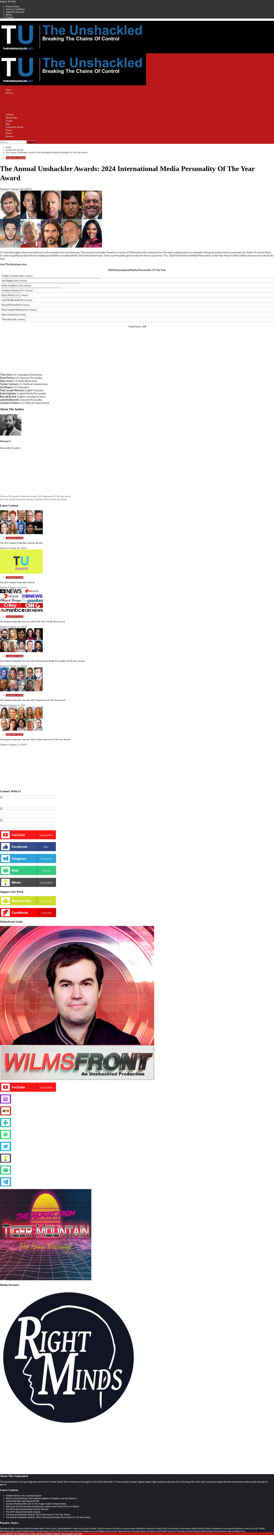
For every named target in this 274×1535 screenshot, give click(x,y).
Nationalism (5, 1531)
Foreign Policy (161, 1528)
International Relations (233, 1528)
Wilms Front (17, 99)
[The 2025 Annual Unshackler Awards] (21, 572)
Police (53, 1531)
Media (262, 1528)
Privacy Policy (13, 6)
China (47, 1528)
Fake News (141, 1528)
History (9, 133)
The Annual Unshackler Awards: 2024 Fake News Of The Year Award (33, 499)
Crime (53, 1528)
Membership (11, 117)
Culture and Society (80, 1528)
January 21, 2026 (18, 627)
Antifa (27, 1528)
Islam (246, 1528)
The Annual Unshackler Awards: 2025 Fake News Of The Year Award (32, 621)
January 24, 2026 (18, 587)
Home (8, 90)
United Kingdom (193, 1531)
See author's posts (10, 447)
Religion (101, 1531)
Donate (9, 121)
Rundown (136, 1531)
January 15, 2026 (17, 705)
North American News (40, 1531)
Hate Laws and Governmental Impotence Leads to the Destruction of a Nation (42, 1506)
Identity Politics (205, 1528)
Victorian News (221, 1531)
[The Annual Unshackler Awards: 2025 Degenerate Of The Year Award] (21, 690)
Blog (8, 124)
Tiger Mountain (18, 102)
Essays (9, 130)
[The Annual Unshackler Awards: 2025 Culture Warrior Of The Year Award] (21, 729)
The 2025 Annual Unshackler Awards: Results (21, 543)
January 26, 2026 (18, 548)
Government (185, 1528)
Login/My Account (15, 11)
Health (194, 1528)
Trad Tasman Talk (19, 105)
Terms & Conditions (15, 9)
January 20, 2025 (20, 189)
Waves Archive (18, 108)
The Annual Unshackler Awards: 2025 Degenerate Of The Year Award (32, 700)
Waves (231, 1531)
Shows (9, 93)
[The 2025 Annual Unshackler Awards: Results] (21, 533)
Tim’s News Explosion (21, 96)
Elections (117, 1528)
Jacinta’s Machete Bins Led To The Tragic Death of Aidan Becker (36, 1503)
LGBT (256, 1528)
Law (251, 1528)
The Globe (181, 1531)
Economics (107, 1528)
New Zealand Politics (20, 1531)
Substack (10, 114)
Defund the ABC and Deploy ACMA (22, 1501)
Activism (20, 1528)
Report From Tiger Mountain (118, 1531)
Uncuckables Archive (21, 111)
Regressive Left (91, 1531)
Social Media (161, 1531)
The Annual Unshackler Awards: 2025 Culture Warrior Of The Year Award (35, 739)
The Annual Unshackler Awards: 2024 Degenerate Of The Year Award (35, 496)
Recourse (79, 1531)
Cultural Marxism (63, 1528)
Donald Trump (96, 1528)
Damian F (5, 189)
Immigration (217, 1528)
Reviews (10, 136)
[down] (13, 93)
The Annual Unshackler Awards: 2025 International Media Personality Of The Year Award (42, 661)
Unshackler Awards (14, 127)
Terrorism (171, 1531)
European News (129, 1528)
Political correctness (65, 1531)
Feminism (150, 1528)
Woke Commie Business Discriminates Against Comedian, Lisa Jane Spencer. (41, 1498)
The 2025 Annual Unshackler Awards (17, 582)
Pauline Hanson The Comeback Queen (24, 1495)
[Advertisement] (85, 350)
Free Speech (173, 1528)
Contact (10, 17)
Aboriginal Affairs (7, 1528)
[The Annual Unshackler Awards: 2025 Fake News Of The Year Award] (21, 611)
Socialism (151, 1531)
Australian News (37, 1528)
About (9, 14)
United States (207, 1531)
